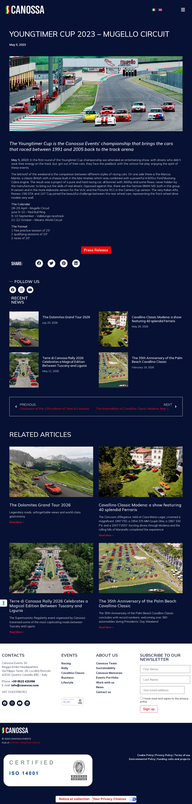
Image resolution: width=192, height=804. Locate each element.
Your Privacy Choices (109, 799)
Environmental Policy (142, 759)
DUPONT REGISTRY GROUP (25, 742)
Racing (66, 663)
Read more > (16, 522)
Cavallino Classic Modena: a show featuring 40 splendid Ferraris (157, 319)
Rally (64, 668)
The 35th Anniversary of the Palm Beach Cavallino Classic (157, 360)
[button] (183, 9)
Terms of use (182, 755)
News (100, 687)
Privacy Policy (163, 755)
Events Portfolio (107, 677)
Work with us (105, 682)
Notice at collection (74, 799)
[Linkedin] (27, 703)
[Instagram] (21, 289)
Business (67, 677)
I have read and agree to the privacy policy (164, 700)
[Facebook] (12, 289)
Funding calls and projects (173, 759)
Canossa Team (106, 663)
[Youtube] (30, 289)
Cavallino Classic (73, 673)
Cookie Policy (145, 755)
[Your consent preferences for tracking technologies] (3, 603)
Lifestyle (67, 682)
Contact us (103, 692)
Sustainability (105, 668)
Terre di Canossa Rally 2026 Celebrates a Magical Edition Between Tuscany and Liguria (64, 362)
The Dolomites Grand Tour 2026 (66, 317)
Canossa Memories (109, 673)
